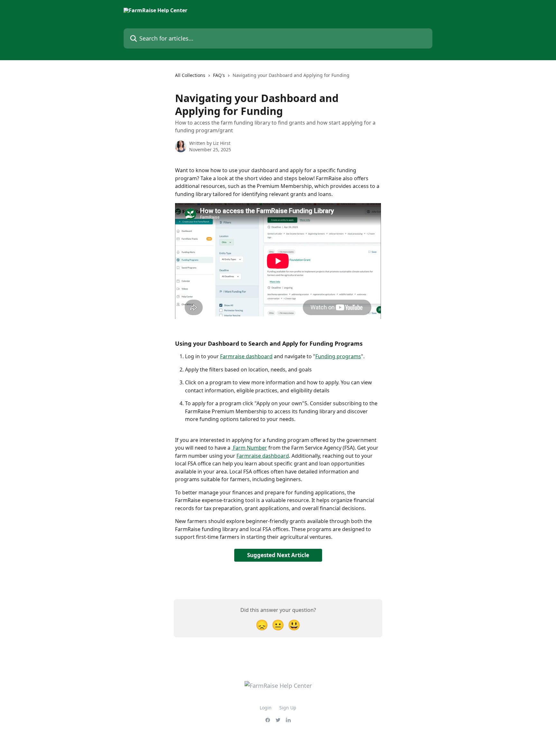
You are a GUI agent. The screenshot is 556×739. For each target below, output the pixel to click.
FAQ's (219, 75)
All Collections (190, 75)
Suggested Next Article (278, 555)
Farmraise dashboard (246, 356)
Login (266, 708)
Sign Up (287, 708)
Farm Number (249, 447)
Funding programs (338, 356)
